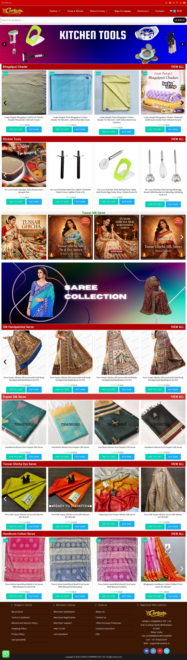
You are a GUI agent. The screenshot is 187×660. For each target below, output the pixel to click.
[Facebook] (146, 651)
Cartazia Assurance (105, 628)
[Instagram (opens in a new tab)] (180, 2)
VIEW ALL (177, 67)
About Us (100, 611)
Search (180, 20)
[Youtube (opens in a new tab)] (184, 2)
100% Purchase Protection (108, 623)
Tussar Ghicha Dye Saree (19, 464)
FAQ (98, 634)
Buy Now (34, 129)
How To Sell (59, 628)
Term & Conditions (21, 617)
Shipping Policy (19, 628)
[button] (93, 44)
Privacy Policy (18, 634)
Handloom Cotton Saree (19, 534)
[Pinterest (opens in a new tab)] (177, 2)
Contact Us (101, 617)
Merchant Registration (65, 617)
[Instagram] (153, 651)
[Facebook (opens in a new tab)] (170, 2)
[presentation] (4, 102)
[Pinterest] (160, 651)
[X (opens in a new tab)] (166, 2)
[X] (167, 651)
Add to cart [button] (15, 129)
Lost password (19, 639)
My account (17, 611)
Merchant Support (63, 623)
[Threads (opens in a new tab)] (173, 2)
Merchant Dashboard (64, 611)
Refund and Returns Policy (25, 623)
